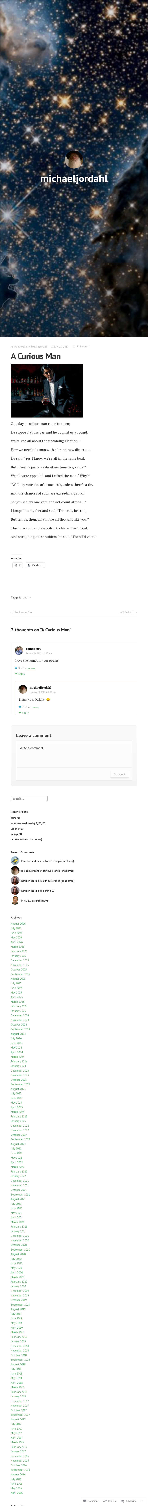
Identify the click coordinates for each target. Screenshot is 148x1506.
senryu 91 (16, 834)
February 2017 (19, 1447)
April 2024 (17, 1052)
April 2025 (17, 997)
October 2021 (19, 1190)
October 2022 (19, 1135)
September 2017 (20, 1414)
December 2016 (20, 1456)
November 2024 (20, 1020)
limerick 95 (17, 828)
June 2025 (16, 988)
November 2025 (20, 965)
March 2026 (17, 946)
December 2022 (20, 1125)
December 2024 (20, 1015)
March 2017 (17, 1442)
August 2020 (18, 1254)
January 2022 (18, 1176)
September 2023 (20, 1084)
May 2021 (16, 1213)
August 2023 (18, 1089)
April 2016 (17, 1492)
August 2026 (18, 923)
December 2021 (20, 1180)
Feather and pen (31, 861)
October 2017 (19, 1410)
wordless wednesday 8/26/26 (28, 823)
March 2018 (17, 1387)
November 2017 (20, 1405)
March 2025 (17, 1001)
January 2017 (18, 1451)
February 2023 (19, 1116)
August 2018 (18, 1364)
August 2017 (18, 1419)
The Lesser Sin (22, 612)
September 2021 (20, 1194)
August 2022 (18, 1144)
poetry (27, 597)
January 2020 (18, 1286)
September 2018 (20, 1359)
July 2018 (16, 1369)
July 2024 (16, 1038)
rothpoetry (33, 649)
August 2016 (18, 1474)
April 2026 (17, 942)
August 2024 (18, 1034)
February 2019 (19, 1337)
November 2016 (20, 1460)
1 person (31, 668)
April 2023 (17, 1107)
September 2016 (20, 1469)
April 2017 (17, 1437)
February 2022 (19, 1171)
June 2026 (16, 933)
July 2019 (16, 1314)
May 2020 (16, 1268)
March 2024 (17, 1056)
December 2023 (20, 1070)
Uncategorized (39, 346)
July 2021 (16, 1203)
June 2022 (16, 1153)
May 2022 (16, 1157)
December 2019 (20, 1290)
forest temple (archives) (59, 861)
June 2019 (16, 1318)
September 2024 (20, 1029)
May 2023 (16, 1102)
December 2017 (20, 1401)
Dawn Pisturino (30, 881)
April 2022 (17, 1162)
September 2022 (20, 1139)
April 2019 (17, 1327)
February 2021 (19, 1226)
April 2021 (17, 1217)
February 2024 (19, 1061)
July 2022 (16, 1148)
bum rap (15, 818)
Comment (119, 774)
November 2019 (20, 1295)
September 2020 (20, 1249)
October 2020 (19, 1245)
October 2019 (19, 1300)
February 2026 (19, 951)
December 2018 (20, 1346)
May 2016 (16, 1488)
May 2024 (16, 1047)
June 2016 (16, 1483)
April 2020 (17, 1272)
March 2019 (17, 1332)
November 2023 (20, 1075)
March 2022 (17, 1167)
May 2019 (16, 1323)
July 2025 (16, 983)
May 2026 (16, 937)
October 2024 (19, 1024)
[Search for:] (29, 798)
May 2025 (16, 992)
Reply (21, 673)
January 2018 (18, 1396)
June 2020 (16, 1263)
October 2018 (19, 1355)
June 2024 (16, 1043)
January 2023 (18, 1121)
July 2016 (16, 1479)
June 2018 (16, 1373)
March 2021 (17, 1222)
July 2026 (16, 928)
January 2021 (18, 1231)
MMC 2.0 (26, 900)
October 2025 (19, 969)
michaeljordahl (74, 178)
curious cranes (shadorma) (26, 839)
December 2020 (20, 1235)
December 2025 (20, 960)
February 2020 (19, 1281)
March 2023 (17, 1111)
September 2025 (20, 974)
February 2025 (19, 1006)
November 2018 (20, 1350)
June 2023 (16, 1098)
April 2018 (17, 1382)
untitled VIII (127, 612)
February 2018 (19, 1392)
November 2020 (20, 1240)
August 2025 (18, 978)
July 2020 (16, 1258)
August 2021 (18, 1199)
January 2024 (18, 1066)
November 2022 (20, 1130)
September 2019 (20, 1304)
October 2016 (19, 1465)
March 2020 (17, 1277)
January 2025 (18, 1011)
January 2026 (18, 956)
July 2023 (16, 1093)
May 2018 (16, 1378)
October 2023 (19, 1079)
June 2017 (16, 1428)
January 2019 (18, 1341)
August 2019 (18, 1309)
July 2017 (16, 1424)
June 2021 (16, 1208)
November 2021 (20, 1185)
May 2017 (16, 1433)
